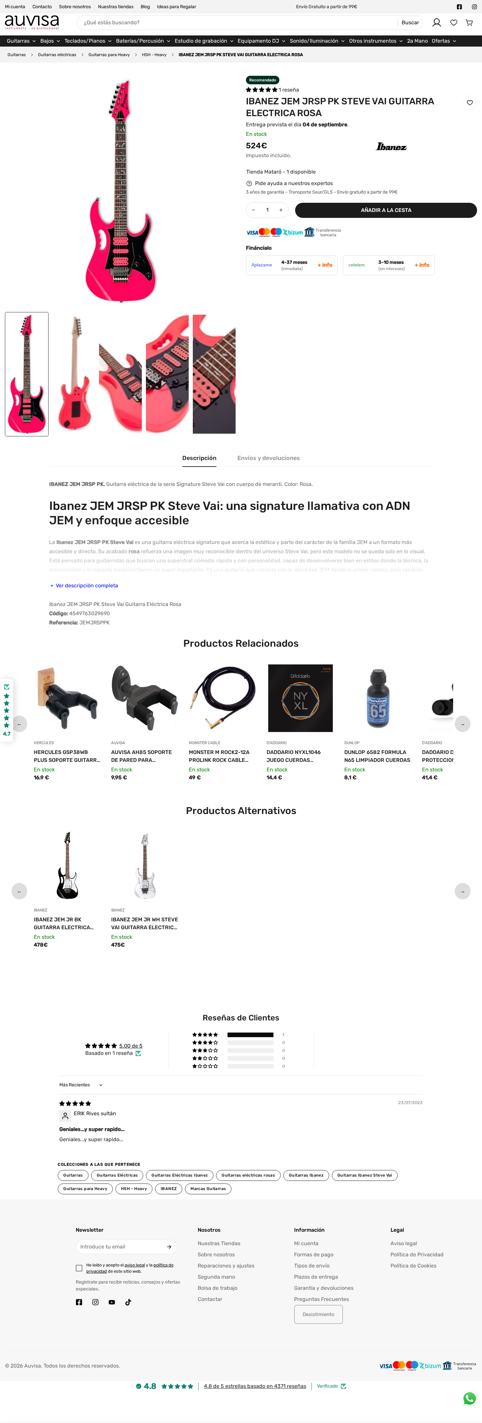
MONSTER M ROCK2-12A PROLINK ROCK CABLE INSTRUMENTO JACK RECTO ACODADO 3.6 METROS (219, 756)
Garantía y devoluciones (323, 1288)
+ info (325, 265)
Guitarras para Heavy (109, 54)
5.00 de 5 (131, 1046)
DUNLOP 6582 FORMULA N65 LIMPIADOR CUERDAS (377, 756)
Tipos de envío (312, 1266)
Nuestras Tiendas (219, 1243)
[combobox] (250, 22)
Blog (145, 7)
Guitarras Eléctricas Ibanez (179, 1175)
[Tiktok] (128, 1302)
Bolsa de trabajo (217, 1288)
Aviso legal (404, 1243)
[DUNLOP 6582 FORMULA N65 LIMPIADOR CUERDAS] (378, 699)
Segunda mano (216, 1277)
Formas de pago (313, 1254)
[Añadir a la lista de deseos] (470, 102)
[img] (75, 1103)
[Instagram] (474, 7)
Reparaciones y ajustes (226, 1266)
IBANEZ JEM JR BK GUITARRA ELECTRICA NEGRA (62, 923)
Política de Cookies (413, 1266)
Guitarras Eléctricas (117, 1175)
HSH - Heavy (154, 54)
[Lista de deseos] (454, 23)
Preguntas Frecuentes (321, 1299)
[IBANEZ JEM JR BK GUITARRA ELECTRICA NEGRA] (68, 867)
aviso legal (135, 1265)
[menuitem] (21, 41)
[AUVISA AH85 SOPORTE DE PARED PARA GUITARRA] (145, 699)
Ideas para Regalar (176, 7)
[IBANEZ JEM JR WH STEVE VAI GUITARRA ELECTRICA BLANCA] (145, 867)
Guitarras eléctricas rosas (248, 1175)
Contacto (42, 7)
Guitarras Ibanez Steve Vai (364, 1175)
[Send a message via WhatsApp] (470, 1399)
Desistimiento (318, 1314)
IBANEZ (169, 1188)
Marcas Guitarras (208, 1188)
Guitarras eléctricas (57, 54)
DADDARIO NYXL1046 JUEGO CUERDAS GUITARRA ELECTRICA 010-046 (295, 756)
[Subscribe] (169, 1247)
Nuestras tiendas (115, 7)
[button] (469, 23)
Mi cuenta (15, 7)
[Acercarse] (222, 89)
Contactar (210, 1299)
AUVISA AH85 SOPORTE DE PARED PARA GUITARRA (141, 756)
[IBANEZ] (378, 156)
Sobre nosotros (75, 7)
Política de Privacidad (417, 1254)
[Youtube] (112, 1302)
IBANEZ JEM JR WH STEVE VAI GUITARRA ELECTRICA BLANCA (144, 923)
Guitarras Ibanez (306, 1175)
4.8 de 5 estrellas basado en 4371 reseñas (255, 1386)
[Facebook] (459, 7)
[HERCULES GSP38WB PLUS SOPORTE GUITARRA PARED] (68, 699)
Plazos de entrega (316, 1277)
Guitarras (17, 54)
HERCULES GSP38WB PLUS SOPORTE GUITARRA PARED (67, 756)
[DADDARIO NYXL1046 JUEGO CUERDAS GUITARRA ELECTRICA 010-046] (300, 699)
